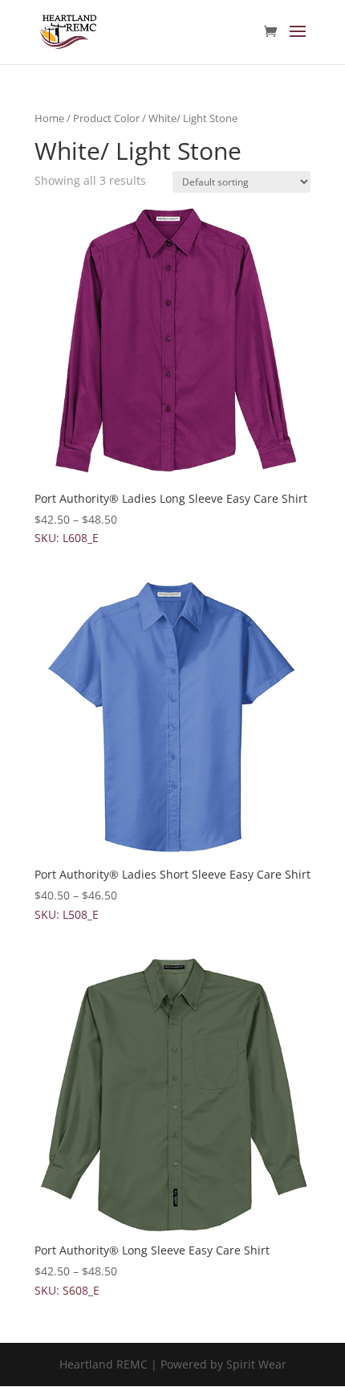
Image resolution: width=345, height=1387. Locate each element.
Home (49, 118)
